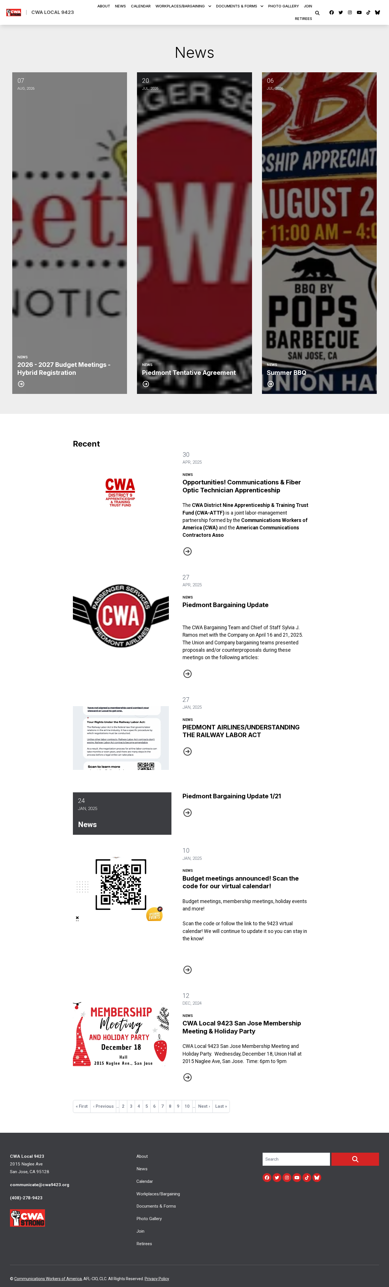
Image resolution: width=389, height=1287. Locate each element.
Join (308, 6)
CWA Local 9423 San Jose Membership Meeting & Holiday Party (242, 1027)
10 (188, 1106)
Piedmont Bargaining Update (226, 604)
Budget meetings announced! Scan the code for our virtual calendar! (241, 882)
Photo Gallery (283, 6)
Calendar (141, 6)
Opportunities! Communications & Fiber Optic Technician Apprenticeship (242, 486)
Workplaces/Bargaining (180, 6)
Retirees (303, 19)
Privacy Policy (157, 1278)
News (120, 6)
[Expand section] (209, 6)
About (103, 6)
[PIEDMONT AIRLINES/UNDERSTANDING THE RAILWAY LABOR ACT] (121, 738)
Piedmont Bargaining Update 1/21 (232, 796)
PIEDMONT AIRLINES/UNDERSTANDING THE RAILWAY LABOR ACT (241, 731)
